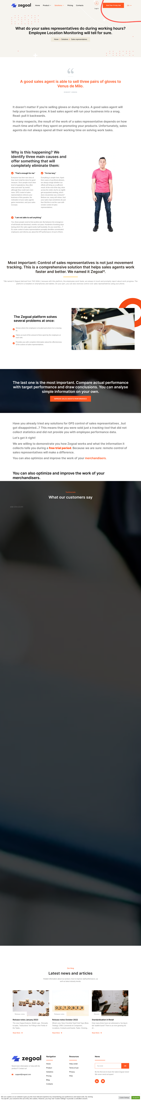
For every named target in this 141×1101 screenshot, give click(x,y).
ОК (125, 1066)
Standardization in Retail (103, 1020)
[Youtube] (103, 1081)
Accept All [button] (136, 1097)
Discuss (96, 1014)
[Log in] (97, 3)
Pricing (70, 5)
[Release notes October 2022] (70, 1003)
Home (37, 5)
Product (46, 5)
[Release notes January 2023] (31, 1003)
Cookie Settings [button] (124, 1097)
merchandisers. (96, 458)
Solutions (58, 5)
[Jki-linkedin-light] (97, 1081)
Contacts (79, 5)
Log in (97, 8)
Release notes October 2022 (65, 1020)
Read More (16, 1033)
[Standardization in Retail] (110, 1003)
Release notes (20, 1014)
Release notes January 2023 (25, 1020)
